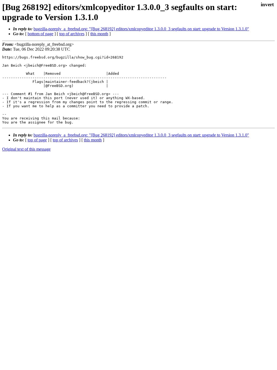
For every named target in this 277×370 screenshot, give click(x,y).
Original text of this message (26, 149)
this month (99, 33)
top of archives (71, 33)
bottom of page (40, 33)
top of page (37, 140)
